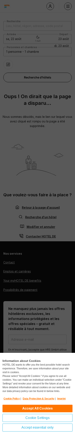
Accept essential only (37, 427)
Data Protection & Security (38, 398)
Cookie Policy (12, 398)
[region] (37, 400)
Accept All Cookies (37, 408)
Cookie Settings (37, 418)
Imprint (61, 398)
